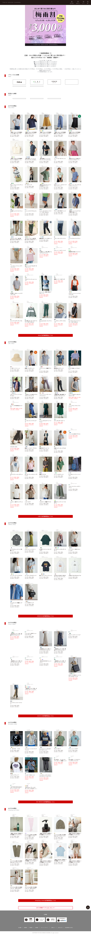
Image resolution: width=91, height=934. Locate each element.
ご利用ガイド (53, 927)
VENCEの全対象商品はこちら (45, 616)
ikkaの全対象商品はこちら (45, 335)
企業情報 (36, 927)
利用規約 (30, 927)
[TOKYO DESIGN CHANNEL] (11, 2)
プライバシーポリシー (44, 927)
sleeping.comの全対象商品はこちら (45, 900)
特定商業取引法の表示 (69, 927)
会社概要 (19, 927)
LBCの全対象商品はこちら (45, 516)
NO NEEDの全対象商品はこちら (45, 802)
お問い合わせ (60, 927)
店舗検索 (25, 927)
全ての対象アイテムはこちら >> (45, 907)
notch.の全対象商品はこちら (45, 716)
